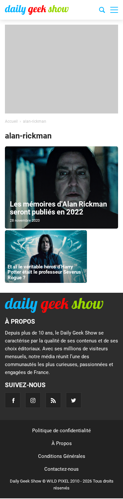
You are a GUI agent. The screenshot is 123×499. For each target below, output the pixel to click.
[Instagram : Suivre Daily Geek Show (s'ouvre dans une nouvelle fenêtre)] (33, 400)
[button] (114, 10)
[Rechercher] (102, 11)
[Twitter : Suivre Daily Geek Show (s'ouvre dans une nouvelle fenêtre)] (73, 400)
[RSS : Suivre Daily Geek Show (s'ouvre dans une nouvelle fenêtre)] (53, 400)
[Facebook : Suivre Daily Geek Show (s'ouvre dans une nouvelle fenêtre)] (12, 400)
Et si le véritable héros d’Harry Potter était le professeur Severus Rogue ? (44, 272)
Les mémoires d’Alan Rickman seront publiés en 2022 (58, 208)
